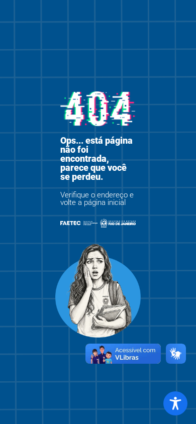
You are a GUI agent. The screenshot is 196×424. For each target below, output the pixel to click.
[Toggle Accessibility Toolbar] (175, 403)
